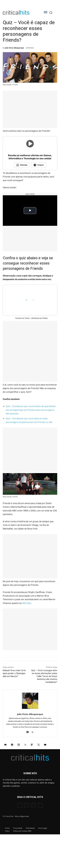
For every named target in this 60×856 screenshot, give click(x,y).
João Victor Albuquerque (14, 48)
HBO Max (26, 603)
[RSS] (25, 744)
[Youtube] (45, 744)
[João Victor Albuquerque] (30, 701)
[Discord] (5, 744)
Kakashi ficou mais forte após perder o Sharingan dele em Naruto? (14, 673)
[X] (32, 731)
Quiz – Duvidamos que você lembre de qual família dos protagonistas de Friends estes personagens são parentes (30, 410)
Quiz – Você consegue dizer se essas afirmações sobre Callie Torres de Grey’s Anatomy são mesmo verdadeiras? (44, 676)
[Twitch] (32, 744)
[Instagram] (18, 744)
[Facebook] (28, 731)
